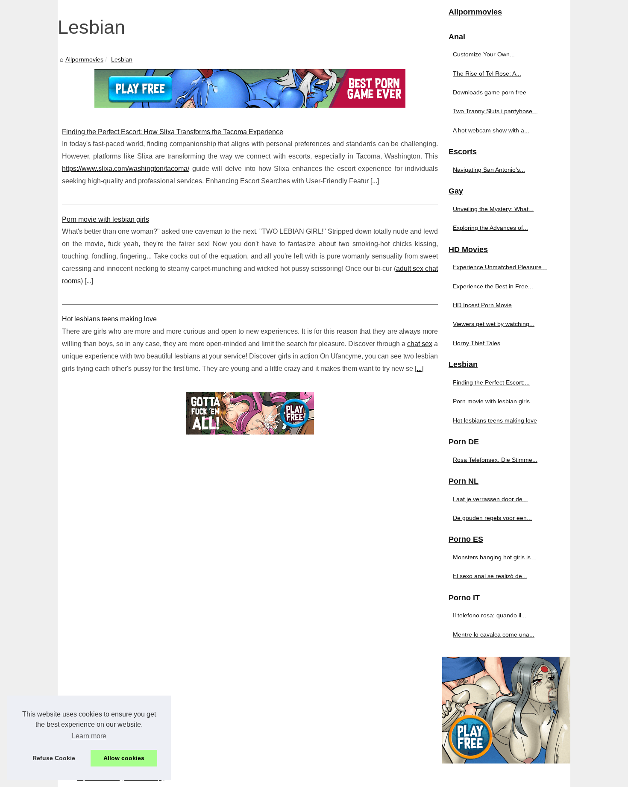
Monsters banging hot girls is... (494, 557)
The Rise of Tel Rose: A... (487, 73)
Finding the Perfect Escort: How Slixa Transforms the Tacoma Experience (172, 131)
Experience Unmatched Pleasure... (500, 267)
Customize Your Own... (484, 54)
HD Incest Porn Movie (482, 305)
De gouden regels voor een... (492, 517)
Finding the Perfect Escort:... (491, 382)
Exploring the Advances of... (490, 227)
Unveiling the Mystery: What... (493, 209)
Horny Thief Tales (476, 343)
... (374, 181)
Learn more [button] (89, 736)
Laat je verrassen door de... (490, 499)
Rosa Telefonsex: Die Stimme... (495, 459)
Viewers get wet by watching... (493, 323)
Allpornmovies (84, 59)
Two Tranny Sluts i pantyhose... (495, 111)
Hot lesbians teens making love (109, 319)
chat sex (419, 343)
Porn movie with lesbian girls (105, 219)
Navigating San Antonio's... (489, 169)
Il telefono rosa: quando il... (489, 615)
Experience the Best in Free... (493, 286)
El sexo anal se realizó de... (490, 576)
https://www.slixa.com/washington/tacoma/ (125, 168)
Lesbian (121, 59)
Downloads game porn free (489, 92)
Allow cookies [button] (123, 758)
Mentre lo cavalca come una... (493, 634)
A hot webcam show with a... (491, 130)
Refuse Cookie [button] (53, 758)
